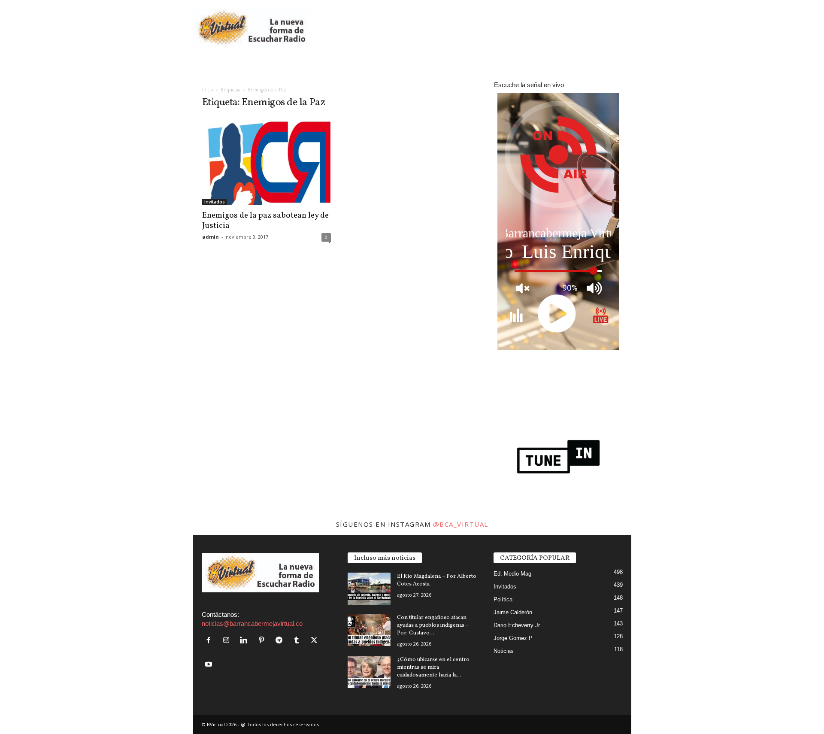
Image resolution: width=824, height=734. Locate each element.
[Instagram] (228, 640)
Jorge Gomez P (513, 638)
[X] (315, 640)
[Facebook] (210, 640)
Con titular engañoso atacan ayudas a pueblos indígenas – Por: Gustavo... (433, 625)
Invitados (214, 202)
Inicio (207, 90)
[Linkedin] (245, 640)
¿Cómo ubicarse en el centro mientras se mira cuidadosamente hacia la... (433, 667)
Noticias (504, 651)
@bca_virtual (460, 524)
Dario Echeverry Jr (517, 625)
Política (503, 599)
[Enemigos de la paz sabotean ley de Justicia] (266, 161)
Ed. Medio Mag (512, 573)
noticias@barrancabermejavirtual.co (252, 623)
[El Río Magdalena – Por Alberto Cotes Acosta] (369, 589)
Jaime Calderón (513, 612)
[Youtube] (210, 664)
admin (210, 237)
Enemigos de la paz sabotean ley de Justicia (265, 220)
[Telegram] (281, 640)
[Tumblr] (298, 640)
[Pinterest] (263, 640)
